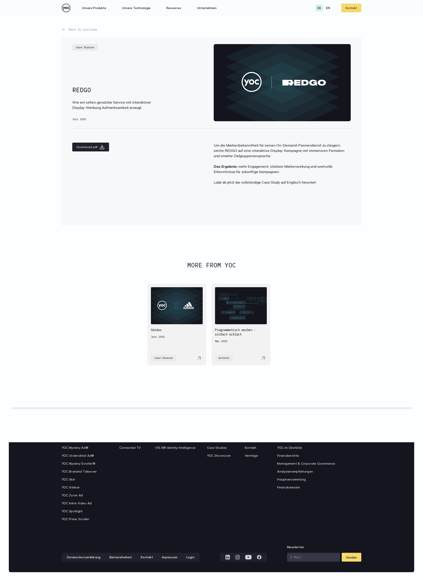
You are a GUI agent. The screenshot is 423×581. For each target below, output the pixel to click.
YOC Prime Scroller (75, 519)
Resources (173, 8)
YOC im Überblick (289, 448)
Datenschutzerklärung (84, 557)
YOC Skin (68, 479)
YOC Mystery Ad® (75, 448)
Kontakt (351, 8)
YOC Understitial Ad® (78, 456)
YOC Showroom (219, 456)
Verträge (251, 456)
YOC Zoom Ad (72, 495)
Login (190, 557)
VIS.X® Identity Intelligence (175, 448)
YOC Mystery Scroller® (78, 464)
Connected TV (130, 448)
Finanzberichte (288, 456)
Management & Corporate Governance (306, 464)
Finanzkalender (288, 487)
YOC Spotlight (72, 511)
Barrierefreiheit (120, 557)
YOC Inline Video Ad (77, 503)
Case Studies (217, 448)
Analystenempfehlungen (295, 471)
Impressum (170, 557)
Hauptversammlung (291, 479)
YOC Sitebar (71, 487)
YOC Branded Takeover (79, 471)
